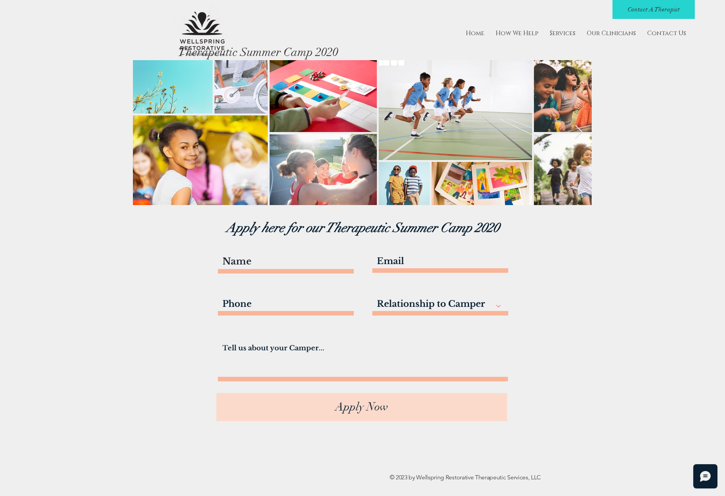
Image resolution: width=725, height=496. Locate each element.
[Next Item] (578, 132)
